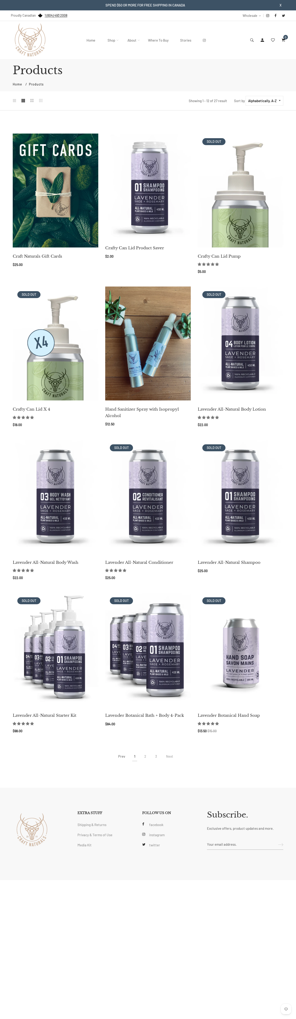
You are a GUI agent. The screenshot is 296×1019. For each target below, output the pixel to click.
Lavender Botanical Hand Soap (229, 715)
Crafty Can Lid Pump (219, 256)
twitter (154, 845)
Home (90, 40)
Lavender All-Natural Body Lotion (232, 409)
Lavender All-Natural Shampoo (229, 562)
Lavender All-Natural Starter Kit (44, 715)
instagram (157, 835)
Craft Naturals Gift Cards (37, 256)
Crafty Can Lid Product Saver (134, 248)
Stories (185, 40)
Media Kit (84, 845)
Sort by (239, 101)
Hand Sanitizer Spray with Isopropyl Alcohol (142, 412)
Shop (111, 40)
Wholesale (250, 16)
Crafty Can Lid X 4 (31, 409)
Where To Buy (158, 40)
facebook (156, 825)
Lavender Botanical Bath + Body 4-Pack (144, 715)
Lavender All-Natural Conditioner (139, 562)
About (131, 40)
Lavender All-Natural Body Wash (45, 562)
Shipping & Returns (91, 825)
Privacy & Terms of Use (94, 835)
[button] (208, 264)
